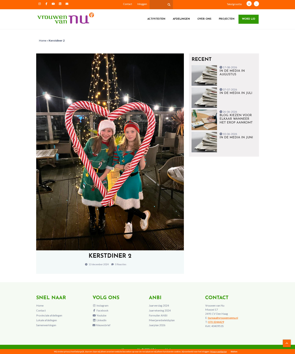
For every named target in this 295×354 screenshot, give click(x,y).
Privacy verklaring (218, 351)
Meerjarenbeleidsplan (162, 320)
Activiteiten (156, 19)
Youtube (101, 315)
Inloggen (142, 4)
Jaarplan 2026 (157, 325)
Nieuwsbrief (102, 325)
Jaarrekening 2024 (160, 310)
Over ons (204, 19)
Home (42, 40)
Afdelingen (181, 19)
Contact (127, 4)
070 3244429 (216, 321)
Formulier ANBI (158, 315)
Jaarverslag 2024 (159, 305)
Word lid (248, 19)
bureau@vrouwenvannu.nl (223, 317)
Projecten (226, 19)
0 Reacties (120, 264)
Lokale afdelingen (46, 320)
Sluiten (234, 351)
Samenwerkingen (46, 325)
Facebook (102, 310)
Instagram (102, 305)
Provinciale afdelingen (49, 315)
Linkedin (101, 320)
